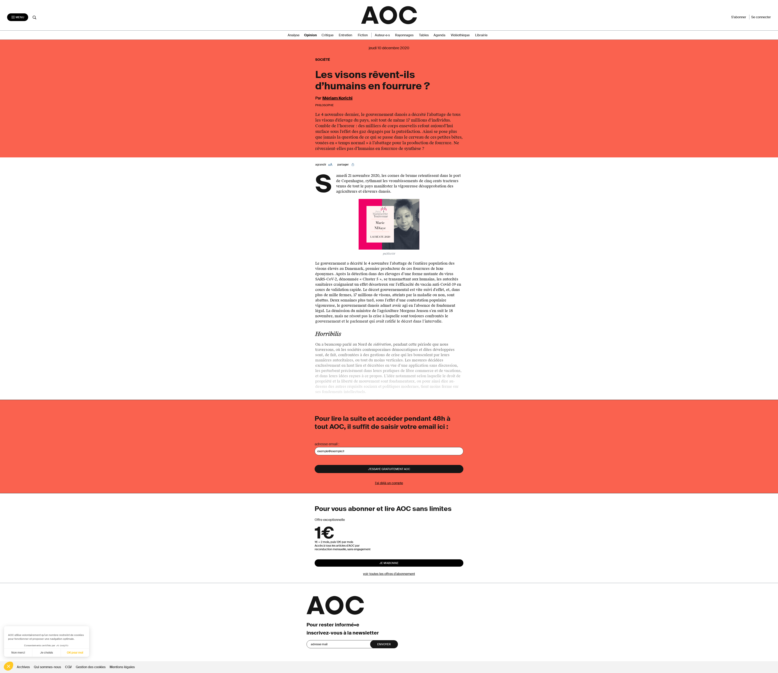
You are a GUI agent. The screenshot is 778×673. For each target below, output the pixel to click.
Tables (424, 35)
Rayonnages (404, 35)
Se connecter (761, 17)
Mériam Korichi (337, 98)
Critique (327, 35)
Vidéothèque (460, 35)
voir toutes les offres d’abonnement (389, 574)
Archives (23, 667)
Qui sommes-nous (47, 667)
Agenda (439, 35)
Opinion (310, 35)
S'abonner (738, 17)
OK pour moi (75, 652)
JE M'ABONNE (389, 563)
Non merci (18, 652)
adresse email (326, 444)
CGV (68, 667)
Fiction (363, 35)
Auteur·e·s (382, 35)
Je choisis (46, 652)
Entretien (345, 35)
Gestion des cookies (91, 667)
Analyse (293, 35)
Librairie (481, 35)
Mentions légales (122, 667)
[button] (8, 666)
